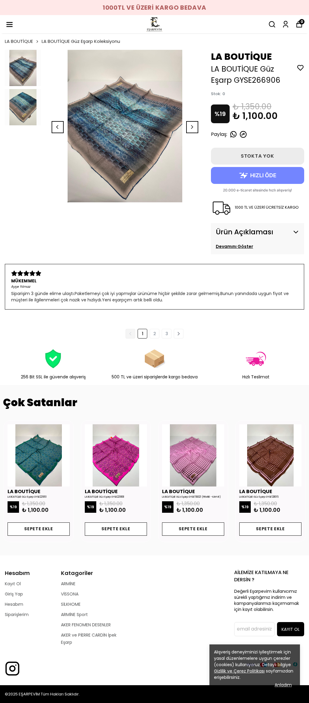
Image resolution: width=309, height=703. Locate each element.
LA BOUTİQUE (19, 41)
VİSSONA (69, 594)
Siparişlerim (17, 615)
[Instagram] (12, 668)
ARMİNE (68, 584)
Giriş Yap (14, 594)
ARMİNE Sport (74, 615)
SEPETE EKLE (38, 529)
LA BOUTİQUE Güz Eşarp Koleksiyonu (81, 41)
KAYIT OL (291, 629)
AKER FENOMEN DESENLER (86, 625)
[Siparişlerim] (285, 24)
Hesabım (14, 604)
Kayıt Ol (13, 584)
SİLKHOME (71, 604)
